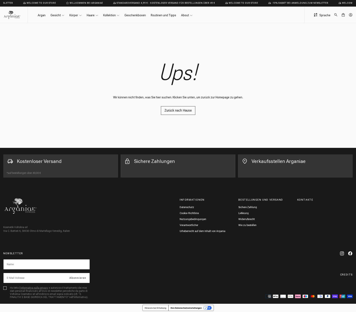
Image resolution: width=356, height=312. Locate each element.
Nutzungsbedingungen (193, 219)
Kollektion (109, 15)
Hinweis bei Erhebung (155, 308)
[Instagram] (342, 253)
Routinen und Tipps (163, 15)
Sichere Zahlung (247, 207)
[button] (336, 15)
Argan (42, 15)
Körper (73, 15)
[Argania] (20, 205)
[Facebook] (350, 253)
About (185, 15)
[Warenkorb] (343, 15)
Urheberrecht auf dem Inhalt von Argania (202, 231)
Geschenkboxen (135, 15)
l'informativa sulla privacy (33, 287)
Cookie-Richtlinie (189, 213)
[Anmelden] (351, 15)
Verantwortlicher (189, 225)
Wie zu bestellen (247, 225)
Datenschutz (187, 207)
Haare (91, 15)
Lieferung (243, 213)
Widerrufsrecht (246, 219)
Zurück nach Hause (178, 110)
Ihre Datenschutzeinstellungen (186, 308)
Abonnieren (77, 278)
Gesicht (55, 15)
